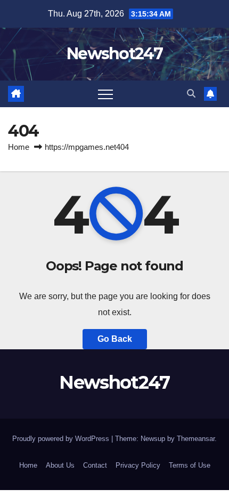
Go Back (114, 338)
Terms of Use (189, 465)
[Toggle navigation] (105, 94)
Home (18, 146)
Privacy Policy (138, 465)
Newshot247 (114, 53)
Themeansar (196, 439)
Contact (95, 465)
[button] (191, 93)
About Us (60, 465)
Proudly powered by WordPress (61, 439)
